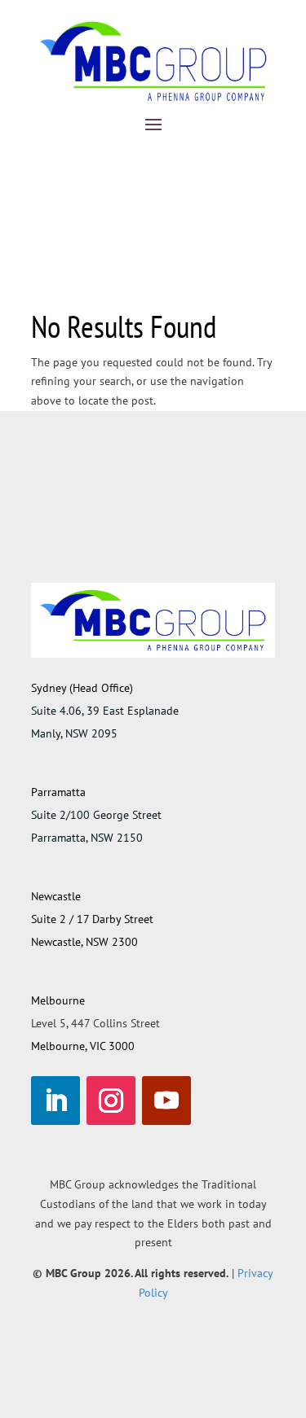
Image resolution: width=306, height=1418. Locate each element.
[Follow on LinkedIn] (55, 1100)
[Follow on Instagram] (110, 1100)
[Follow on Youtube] (166, 1100)
